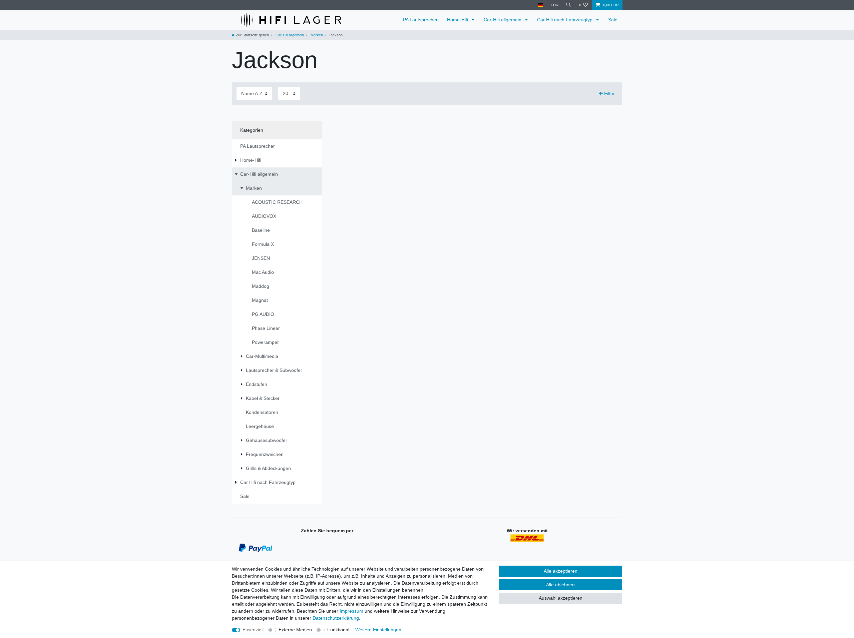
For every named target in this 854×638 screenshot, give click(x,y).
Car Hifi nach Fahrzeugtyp (565, 19)
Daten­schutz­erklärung (336, 618)
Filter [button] (609, 93)
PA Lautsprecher (420, 19)
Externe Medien (295, 629)
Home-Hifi (458, 19)
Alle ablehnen (560, 584)
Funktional (338, 629)
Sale (612, 19)
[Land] (540, 5)
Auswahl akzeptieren (560, 598)
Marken (316, 35)
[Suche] (568, 5)
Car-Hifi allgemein (503, 19)
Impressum (351, 611)
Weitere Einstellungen (378, 629)
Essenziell (253, 629)
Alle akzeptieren (560, 571)
